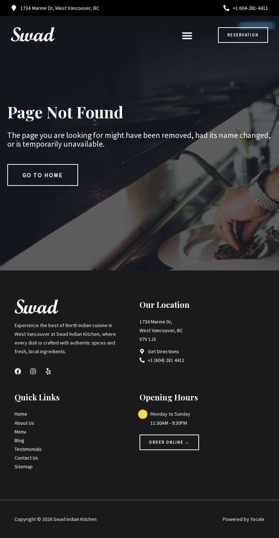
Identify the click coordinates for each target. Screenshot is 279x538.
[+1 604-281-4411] (226, 8)
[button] (187, 35)
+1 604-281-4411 (250, 8)
